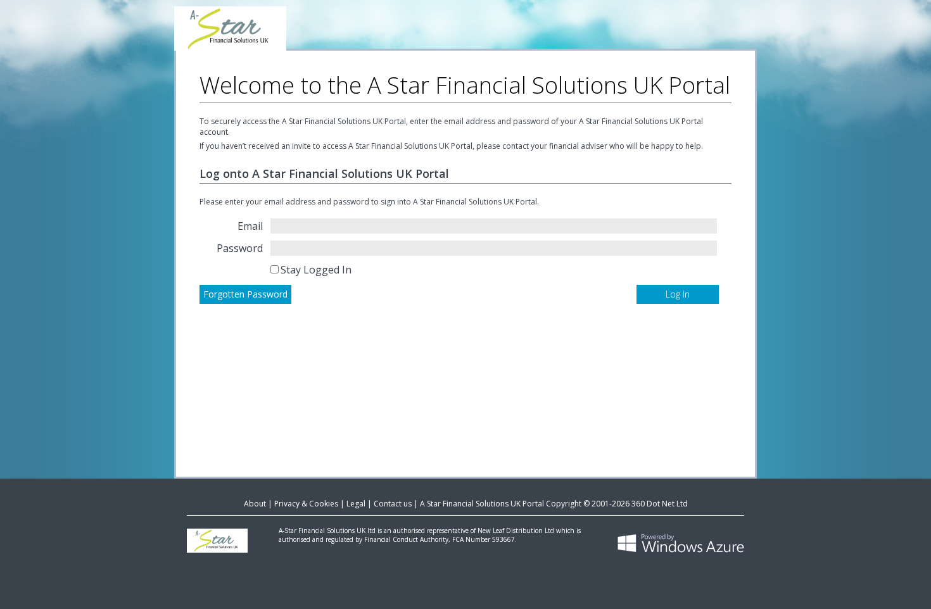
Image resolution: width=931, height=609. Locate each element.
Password (240, 248)
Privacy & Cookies (306, 503)
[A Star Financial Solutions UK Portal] (465, 25)
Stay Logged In (316, 270)
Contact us (393, 503)
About (255, 503)
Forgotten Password (245, 294)
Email (250, 226)
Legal (355, 503)
